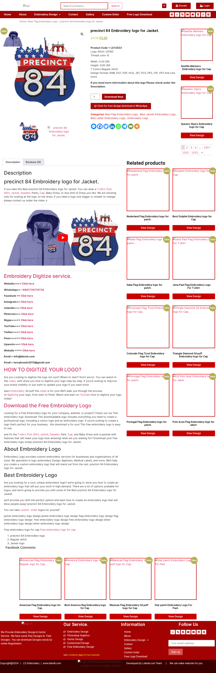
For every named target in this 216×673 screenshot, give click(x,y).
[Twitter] (106, 126)
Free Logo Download (139, 14)
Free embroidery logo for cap (58, 529)
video (12, 380)
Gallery (90, 14)
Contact (73, 14)
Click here (28, 283)
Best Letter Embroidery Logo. (108, 118)
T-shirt (101, 189)
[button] (47, 14)
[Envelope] (193, 14)
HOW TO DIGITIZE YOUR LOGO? (42, 370)
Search (115, 5)
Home (7, 14)
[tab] (13, 162)
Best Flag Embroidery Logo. (43, 21)
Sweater (25, 192)
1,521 (207, 147)
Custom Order (110, 14)
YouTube (85, 394)
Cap (42, 192)
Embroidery (18, 390)
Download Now (114, 96)
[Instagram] (203, 14)
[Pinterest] (208, 14)
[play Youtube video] (63, 238)
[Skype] (182, 14)
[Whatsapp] (177, 14)
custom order (28, 509)
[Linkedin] (198, 14)
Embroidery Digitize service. (38, 276)
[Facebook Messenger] (93, 126)
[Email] (130, 126)
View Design (197, 77)
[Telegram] (124, 126)
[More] (137, 126)
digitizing (12, 394)
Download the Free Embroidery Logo (48, 405)
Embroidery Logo (137, 118)
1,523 (194, 152)
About (22, 14)
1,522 (185, 152)
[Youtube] (187, 14)
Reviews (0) (33, 162)
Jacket (15, 192)
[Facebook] (172, 14)
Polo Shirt (33, 434)
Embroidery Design (46, 14)
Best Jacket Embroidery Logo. (158, 114)
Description (13, 162)
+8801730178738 (32, 289)
